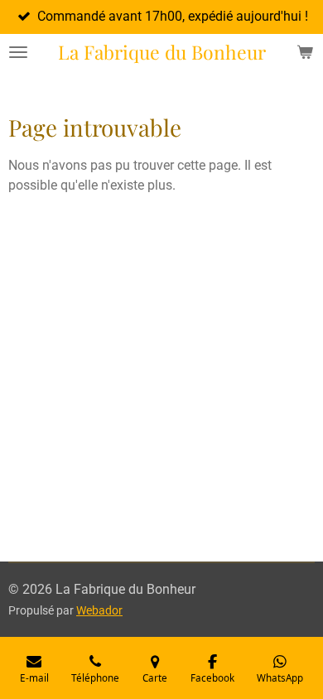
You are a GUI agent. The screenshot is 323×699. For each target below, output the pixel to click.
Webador (99, 610)
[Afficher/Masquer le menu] (18, 52)
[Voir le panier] (305, 52)
